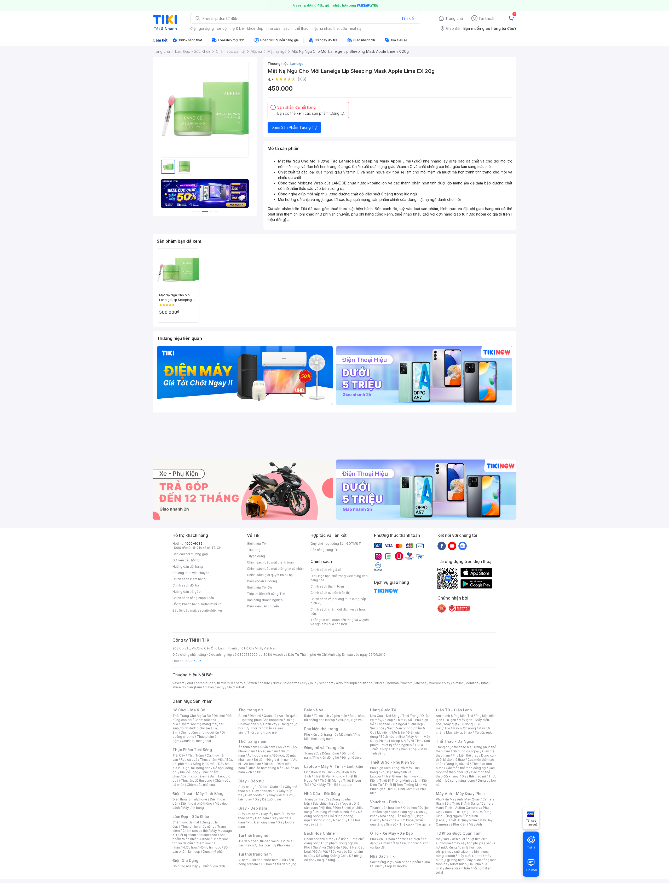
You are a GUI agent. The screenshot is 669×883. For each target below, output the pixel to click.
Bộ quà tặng (326, 860)
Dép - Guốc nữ (271, 787)
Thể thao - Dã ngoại (392, 724)
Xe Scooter (410, 843)
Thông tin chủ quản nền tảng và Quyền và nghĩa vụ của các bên (339, 622)
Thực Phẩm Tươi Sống (192, 749)
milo (313, 683)
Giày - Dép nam (252, 808)
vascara (178, 683)
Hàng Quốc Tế (383, 710)
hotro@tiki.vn (211, 604)
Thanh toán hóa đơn (385, 808)
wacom (407, 683)
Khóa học (410, 808)
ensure (264, 683)
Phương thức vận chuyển (190, 573)
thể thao (302, 28)
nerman (393, 683)
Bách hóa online (392, 737)
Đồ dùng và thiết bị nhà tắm (334, 812)
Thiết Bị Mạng (330, 780)
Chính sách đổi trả (185, 585)
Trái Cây (178, 755)
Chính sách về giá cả (326, 570)
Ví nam (243, 860)
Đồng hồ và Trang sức (324, 747)
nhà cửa (273, 28)
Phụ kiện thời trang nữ (320, 734)
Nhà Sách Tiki (383, 856)
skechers (326, 683)
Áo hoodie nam (259, 755)
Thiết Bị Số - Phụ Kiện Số (392, 762)
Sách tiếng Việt (381, 862)
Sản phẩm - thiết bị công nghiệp (400, 743)
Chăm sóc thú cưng (318, 839)
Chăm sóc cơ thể (195, 831)
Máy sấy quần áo (459, 732)
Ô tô (396, 843)
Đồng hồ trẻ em (353, 757)
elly (304, 683)
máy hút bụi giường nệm (463, 858)
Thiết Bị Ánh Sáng (465, 803)
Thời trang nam (252, 741)
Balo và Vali (315, 710)
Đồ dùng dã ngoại (466, 751)
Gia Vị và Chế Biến (326, 847)
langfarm (195, 687)
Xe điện (414, 839)
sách (288, 28)
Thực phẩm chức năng (198, 826)
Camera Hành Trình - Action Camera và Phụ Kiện (464, 807)
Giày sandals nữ (264, 791)
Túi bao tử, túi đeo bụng (278, 864)
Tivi (447, 728)
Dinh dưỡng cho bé (195, 728)
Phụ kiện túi (285, 845)
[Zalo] (462, 546)
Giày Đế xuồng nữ (268, 799)
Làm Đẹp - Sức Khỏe (190, 816)
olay (447, 683)
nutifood (366, 683)
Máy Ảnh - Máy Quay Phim (460, 793)
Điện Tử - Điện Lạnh (454, 710)
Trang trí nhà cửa (316, 799)
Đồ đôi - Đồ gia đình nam (272, 760)
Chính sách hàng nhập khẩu (193, 598)
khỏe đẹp (255, 28)
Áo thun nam (247, 747)
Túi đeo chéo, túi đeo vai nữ (259, 841)
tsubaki (240, 687)
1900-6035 (194, 543)
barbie (241, 683)
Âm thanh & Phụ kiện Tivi (454, 716)
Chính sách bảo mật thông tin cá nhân (275, 569)
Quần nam (267, 747)
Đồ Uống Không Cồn (331, 856)
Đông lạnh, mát (204, 764)
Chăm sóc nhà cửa (201, 785)
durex (277, 683)
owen (252, 683)
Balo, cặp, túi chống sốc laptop (334, 718)
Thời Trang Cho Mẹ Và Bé (191, 716)
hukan (209, 687)
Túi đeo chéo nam (265, 860)
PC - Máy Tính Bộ (325, 785)
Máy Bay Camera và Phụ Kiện (464, 822)
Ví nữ (286, 841)
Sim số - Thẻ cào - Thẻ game (408, 824)
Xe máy (384, 843)
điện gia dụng (202, 28)
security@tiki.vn (210, 610)
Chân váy (270, 724)
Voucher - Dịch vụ (386, 802)
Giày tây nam (271, 814)
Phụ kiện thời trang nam (332, 737)
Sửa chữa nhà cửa (326, 803)
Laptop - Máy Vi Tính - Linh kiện (333, 766)
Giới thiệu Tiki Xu (259, 587)
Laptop (346, 785)
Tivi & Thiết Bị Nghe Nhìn (396, 747)
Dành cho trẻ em (194, 776)
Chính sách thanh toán (327, 586)
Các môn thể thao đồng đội (466, 768)
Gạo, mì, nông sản (196, 768)
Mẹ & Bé (398, 732)
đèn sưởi (458, 839)
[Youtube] (452, 546)
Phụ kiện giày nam (261, 822)
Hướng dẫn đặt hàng (187, 566)
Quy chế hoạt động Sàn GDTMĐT (335, 543)
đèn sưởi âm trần (457, 868)
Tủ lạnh (450, 720)
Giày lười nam (248, 814)
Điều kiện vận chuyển (263, 606)
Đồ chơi (219, 716)
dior (190, 683)
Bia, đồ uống (189, 772)
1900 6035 (193, 661)
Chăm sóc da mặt (185, 822)
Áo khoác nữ (273, 720)
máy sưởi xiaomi (470, 856)
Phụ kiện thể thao (465, 755)
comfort (472, 683)
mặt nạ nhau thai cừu (329, 28)
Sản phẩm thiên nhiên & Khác (199, 837)
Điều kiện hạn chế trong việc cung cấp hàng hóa (339, 578)
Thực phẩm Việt (212, 760)
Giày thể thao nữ (474, 776)
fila (229, 687)
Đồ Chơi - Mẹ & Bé (188, 710)
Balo (307, 716)
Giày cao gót (248, 787)
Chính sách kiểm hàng (189, 579)
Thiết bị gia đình (213, 866)
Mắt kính (345, 734)
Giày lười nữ (277, 795)
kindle (380, 683)
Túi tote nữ (266, 845)
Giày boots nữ (255, 795)
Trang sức (311, 753)
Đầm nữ (255, 716)
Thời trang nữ (250, 710)
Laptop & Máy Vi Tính (405, 741)
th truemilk (225, 683)
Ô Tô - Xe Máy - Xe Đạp (391, 833)
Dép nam (262, 818)
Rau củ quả (189, 760)
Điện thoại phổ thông (196, 803)
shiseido (179, 687)
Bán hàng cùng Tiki (324, 550)
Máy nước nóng (464, 728)
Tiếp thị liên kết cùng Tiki (266, 594)
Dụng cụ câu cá (457, 764)
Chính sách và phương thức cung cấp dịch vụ (338, 601)
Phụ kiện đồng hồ (326, 757)
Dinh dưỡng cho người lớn (200, 732)
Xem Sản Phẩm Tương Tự (294, 127)
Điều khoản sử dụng (262, 581)
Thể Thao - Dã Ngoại (455, 741)
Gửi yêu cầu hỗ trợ (185, 560)
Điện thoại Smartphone (189, 799)
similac (458, 683)
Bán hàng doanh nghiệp (265, 600)
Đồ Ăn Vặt (320, 851)
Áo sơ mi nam (268, 751)
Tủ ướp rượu (484, 732)
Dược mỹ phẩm (214, 851)
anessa (420, 683)
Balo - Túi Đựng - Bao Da (464, 812)
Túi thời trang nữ (253, 835)
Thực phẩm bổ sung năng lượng (466, 778)
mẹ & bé (237, 28)
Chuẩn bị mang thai (196, 741)
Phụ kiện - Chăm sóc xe (388, 839)
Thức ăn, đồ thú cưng (196, 780)
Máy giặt (450, 724)
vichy (220, 687)
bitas (485, 683)
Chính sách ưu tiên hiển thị (330, 593)
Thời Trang (410, 716)
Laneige (296, 63)
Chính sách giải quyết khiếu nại (270, 575)
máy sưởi (442, 839)
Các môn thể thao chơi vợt (465, 770)
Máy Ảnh (475, 824)
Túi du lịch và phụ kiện (330, 716)
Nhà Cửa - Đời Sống (322, 793)
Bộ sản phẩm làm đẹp (200, 849)
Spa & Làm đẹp (402, 812)
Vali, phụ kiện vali (350, 720)
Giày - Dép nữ (251, 781)
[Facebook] (441, 546)
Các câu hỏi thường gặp (190, 554)
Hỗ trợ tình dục (210, 847)
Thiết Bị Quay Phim (462, 820)
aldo (339, 683)
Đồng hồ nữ (330, 753)
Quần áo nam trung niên (265, 768)
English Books (396, 866)
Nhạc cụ (339, 820)
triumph (351, 683)
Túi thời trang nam (255, 854)
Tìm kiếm (409, 18)
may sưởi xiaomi (459, 851)
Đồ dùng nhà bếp (185, 866)
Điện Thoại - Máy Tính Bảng (197, 793)
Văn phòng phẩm (408, 862)
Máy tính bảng (193, 808)
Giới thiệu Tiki (257, 543)
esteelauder (205, 683)
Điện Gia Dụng (185, 860)
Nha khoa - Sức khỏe (398, 820)
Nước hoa (189, 847)
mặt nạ (355, 28)
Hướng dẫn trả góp (186, 592)
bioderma (291, 683)
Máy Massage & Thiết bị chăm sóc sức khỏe (202, 833)
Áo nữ (242, 716)
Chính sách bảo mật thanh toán (270, 562)
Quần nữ (270, 716)
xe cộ (222, 28)
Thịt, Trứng (196, 755)
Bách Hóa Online (319, 833)
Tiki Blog (254, 550)
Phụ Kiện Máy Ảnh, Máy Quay (458, 799)
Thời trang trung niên (263, 732)
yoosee (435, 683)
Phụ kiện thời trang (321, 729)
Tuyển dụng (256, 556)
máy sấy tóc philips (468, 843)
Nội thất (326, 808)
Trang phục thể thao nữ (453, 747)
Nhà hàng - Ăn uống (395, 816)
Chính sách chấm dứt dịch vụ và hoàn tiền (338, 611)
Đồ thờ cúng (322, 820)
